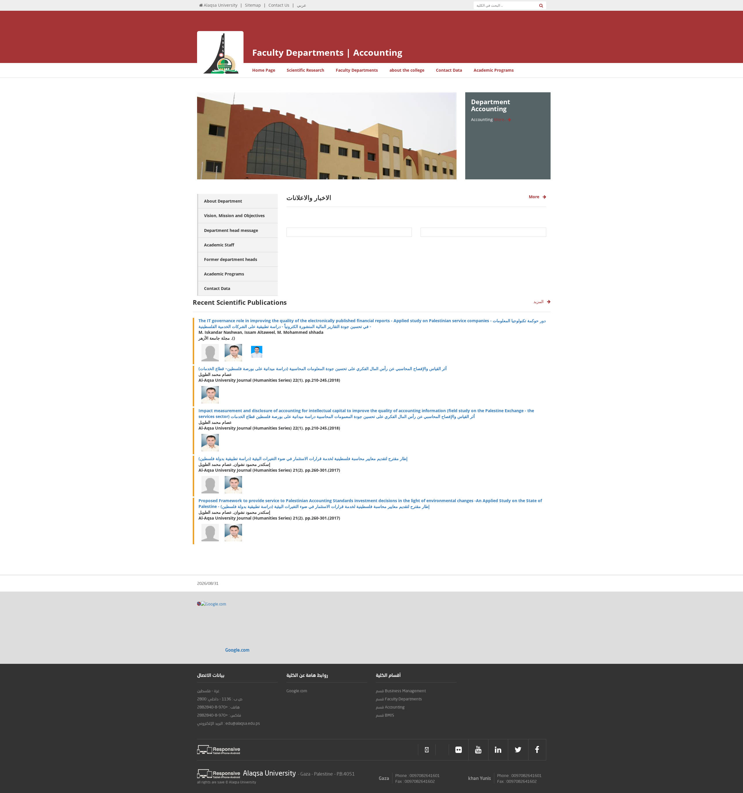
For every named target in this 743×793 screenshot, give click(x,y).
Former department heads (230, 259)
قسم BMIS (385, 715)
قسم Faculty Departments (399, 698)
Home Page (263, 70)
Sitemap (253, 5)
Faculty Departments (357, 70)
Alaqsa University (220, 5)
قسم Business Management (401, 690)
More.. (501, 119)
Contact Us (278, 5)
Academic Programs (494, 70)
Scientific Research (305, 70)
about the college (406, 70)
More (536, 196)
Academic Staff (219, 245)
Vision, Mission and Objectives (234, 215)
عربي (301, 5)
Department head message (231, 230)
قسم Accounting (390, 706)
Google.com (296, 690)
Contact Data (449, 70)
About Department (223, 201)
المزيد (540, 301)
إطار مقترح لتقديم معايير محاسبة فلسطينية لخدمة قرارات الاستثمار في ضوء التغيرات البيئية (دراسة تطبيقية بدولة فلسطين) (303, 458)
